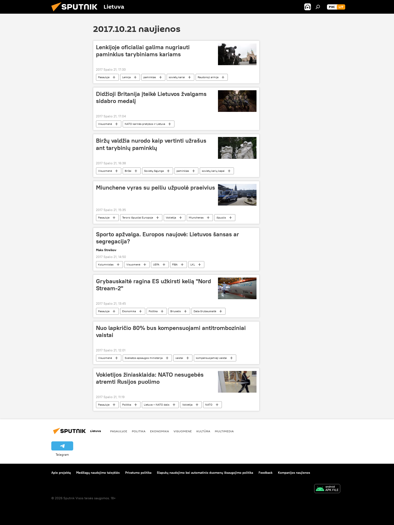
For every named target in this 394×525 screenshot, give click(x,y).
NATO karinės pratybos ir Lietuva (145, 124)
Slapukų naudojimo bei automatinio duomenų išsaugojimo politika (205, 473)
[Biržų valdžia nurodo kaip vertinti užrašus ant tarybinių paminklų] (237, 148)
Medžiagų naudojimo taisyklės (98, 473)
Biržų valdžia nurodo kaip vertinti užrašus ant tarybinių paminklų (151, 144)
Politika (153, 311)
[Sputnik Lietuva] (76, 12)
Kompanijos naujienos (294, 473)
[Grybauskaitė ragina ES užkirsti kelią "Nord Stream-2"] (237, 288)
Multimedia (224, 431)
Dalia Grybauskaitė (205, 311)
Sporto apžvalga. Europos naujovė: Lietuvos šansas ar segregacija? (167, 238)
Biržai (128, 170)
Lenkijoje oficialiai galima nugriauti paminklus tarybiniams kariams (143, 51)
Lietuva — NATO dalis (156, 404)
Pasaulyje (103, 77)
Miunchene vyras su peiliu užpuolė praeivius (155, 187)
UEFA (156, 264)
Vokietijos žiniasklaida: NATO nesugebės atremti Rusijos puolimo (150, 378)
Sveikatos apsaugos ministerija (144, 358)
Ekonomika (129, 311)
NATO (209, 404)
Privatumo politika (138, 473)
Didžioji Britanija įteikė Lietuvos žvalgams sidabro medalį (151, 97)
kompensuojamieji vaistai (211, 358)
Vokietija (171, 217)
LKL (192, 264)
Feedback (265, 473)
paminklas (149, 77)
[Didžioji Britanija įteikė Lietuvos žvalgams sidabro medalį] (237, 101)
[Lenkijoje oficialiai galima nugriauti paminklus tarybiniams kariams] (237, 54)
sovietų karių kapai (213, 170)
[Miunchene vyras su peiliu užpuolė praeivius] (237, 195)
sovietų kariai (177, 77)
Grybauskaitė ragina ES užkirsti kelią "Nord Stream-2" (153, 285)
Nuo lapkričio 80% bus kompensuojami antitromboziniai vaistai (171, 331)
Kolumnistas (106, 264)
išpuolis (221, 217)
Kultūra (203, 431)
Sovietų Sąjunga (154, 170)
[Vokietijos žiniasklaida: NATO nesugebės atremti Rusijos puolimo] (237, 382)
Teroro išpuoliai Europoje (137, 217)
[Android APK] (327, 489)
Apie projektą (61, 473)
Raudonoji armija (208, 77)
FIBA (175, 264)
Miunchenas (196, 217)
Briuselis (175, 311)
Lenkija (126, 77)
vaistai (179, 358)
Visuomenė (105, 124)
